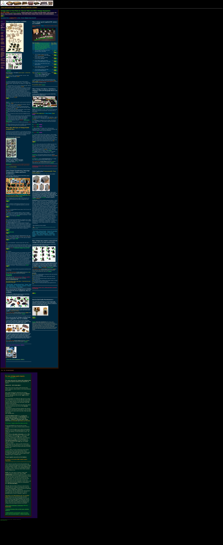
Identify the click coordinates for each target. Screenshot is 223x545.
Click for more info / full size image (13, 137)
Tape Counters (50, 12)
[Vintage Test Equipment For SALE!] (11, 357)
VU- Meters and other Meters (39, 12)
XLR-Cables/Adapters (48, 13)
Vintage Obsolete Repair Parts (3, 27)
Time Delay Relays (26, 13)
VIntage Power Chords (37, 13)
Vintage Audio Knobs (26, 12)
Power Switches (9, 13)
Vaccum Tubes (3, 23)
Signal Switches (17, 13)
